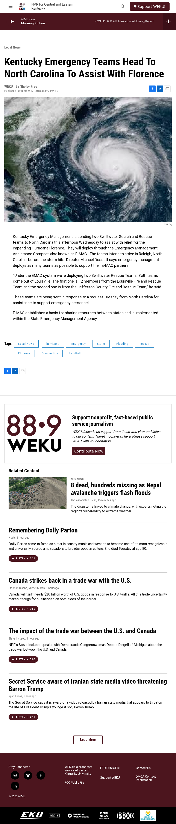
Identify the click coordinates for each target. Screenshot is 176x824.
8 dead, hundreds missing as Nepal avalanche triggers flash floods (116, 488)
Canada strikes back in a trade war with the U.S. (70, 580)
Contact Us (143, 768)
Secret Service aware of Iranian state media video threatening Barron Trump (88, 685)
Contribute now (88, 451)
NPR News (77, 479)
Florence (24, 353)
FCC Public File (74, 782)
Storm (101, 343)
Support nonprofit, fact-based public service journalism (112, 420)
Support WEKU (110, 777)
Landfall (75, 353)
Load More (88, 740)
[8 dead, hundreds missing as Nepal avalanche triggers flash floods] (38, 493)
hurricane (52, 343)
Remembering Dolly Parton (43, 530)
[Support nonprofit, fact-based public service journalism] (34, 433)
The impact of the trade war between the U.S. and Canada (82, 631)
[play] (11, 21)
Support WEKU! (151, 6)
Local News (12, 47)
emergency (78, 343)
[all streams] (169, 21)
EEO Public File (110, 768)
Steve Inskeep (17, 638)
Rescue (144, 343)
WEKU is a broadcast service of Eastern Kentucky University (78, 770)
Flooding (122, 343)
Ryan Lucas (15, 696)
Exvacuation (49, 353)
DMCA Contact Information (146, 778)
